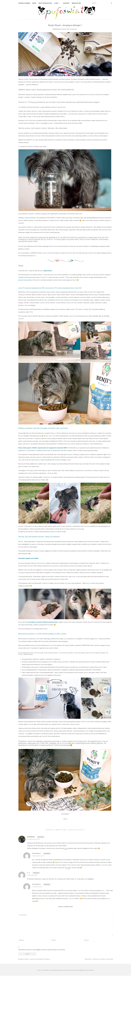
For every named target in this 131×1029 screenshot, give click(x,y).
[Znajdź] (111, 3)
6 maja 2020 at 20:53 (37, 886)
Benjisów (51, 246)
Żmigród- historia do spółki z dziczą (98, 959)
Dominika (31, 837)
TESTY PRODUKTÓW (45, 3)
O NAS (56, 3)
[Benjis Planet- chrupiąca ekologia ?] (65, 54)
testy (65, 819)
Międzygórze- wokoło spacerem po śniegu (34, 959)
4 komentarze (65, 814)
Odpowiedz (41, 837)
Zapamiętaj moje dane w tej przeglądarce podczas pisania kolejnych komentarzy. (41, 949)
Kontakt (66, 3)
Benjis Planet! (47, 239)
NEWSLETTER (76, 3)
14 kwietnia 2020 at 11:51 (38, 856)
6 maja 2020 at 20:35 (32, 875)
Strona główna (24, 3)
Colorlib (77, 970)
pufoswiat (74, 29)
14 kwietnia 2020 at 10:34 (33, 839)
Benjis (37, 653)
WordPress (91, 970)
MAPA (34, 3)
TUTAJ (31, 312)
